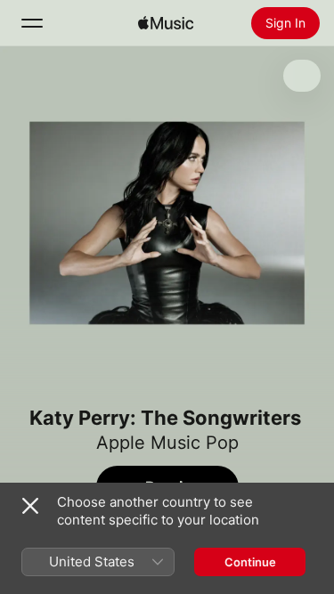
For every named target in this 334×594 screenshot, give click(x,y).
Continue (250, 562)
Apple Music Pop (167, 442)
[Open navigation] (32, 23)
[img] (165, 23)
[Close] (30, 506)
